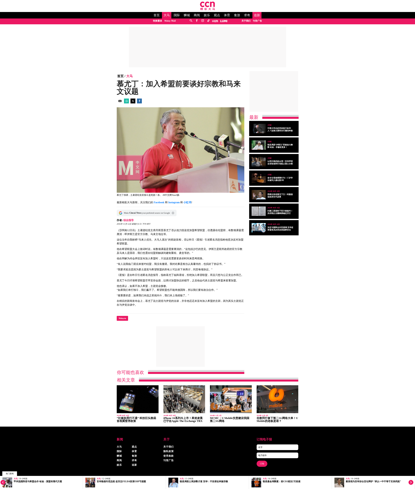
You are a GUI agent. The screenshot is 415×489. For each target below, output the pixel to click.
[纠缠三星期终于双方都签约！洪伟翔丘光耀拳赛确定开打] (259, 211)
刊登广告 (257, 21)
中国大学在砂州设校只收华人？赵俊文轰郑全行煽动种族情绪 (280, 130)
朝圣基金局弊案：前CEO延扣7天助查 (282, 481)
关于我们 (246, 21)
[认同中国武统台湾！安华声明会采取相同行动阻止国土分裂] (259, 161)
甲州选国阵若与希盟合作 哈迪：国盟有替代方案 (38, 481)
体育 (227, 15)
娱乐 (207, 15)
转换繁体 (157, 21)
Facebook (159, 202)
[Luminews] (224, 20)
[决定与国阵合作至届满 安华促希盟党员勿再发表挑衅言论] (259, 227)
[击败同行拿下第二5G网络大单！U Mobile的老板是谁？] (277, 399)
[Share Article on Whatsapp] (126, 102)
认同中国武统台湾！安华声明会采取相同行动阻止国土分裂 (280, 162)
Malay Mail (170, 21)
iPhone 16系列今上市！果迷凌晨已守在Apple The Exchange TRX (183, 420)
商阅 (197, 15)
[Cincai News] (207, 9)
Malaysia (122, 318)
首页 (157, 15)
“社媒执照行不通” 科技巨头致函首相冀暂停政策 (136, 420)
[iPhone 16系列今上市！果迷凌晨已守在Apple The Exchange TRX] (184, 399)
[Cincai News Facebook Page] (196, 20)
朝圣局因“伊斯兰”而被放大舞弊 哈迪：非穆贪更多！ (280, 146)
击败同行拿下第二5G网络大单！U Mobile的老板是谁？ (277, 420)
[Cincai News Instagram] (202, 20)
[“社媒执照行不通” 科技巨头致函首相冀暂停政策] (138, 399)
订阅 (262, 463)
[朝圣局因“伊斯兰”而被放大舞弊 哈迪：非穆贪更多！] (259, 145)
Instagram (174, 202)
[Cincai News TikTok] (208, 20)
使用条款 (168, 455)
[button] (173, 213)
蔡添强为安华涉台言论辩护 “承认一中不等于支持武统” (373, 481)
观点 (217, 15)
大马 (167, 15)
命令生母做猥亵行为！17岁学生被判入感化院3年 (280, 179)
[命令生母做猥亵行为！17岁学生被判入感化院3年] (259, 178)
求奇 (247, 15)
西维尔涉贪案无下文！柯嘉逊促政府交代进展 (280, 195)
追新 (257, 15)
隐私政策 (168, 451)
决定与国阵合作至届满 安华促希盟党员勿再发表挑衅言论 (280, 228)
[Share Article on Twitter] (132, 102)
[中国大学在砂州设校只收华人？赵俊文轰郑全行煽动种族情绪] (259, 128)
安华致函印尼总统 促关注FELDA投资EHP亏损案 (121, 481)
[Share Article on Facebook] (139, 102)
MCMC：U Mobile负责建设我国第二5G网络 (229, 420)
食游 (237, 15)
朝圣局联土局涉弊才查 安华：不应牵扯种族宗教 (204, 481)
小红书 (187, 202)
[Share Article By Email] (120, 102)
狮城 (187, 15)
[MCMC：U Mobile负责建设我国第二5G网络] (231, 399)
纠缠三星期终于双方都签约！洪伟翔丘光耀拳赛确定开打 (280, 212)
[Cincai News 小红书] (215, 20)
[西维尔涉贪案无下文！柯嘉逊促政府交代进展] (259, 194)
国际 (177, 15)
